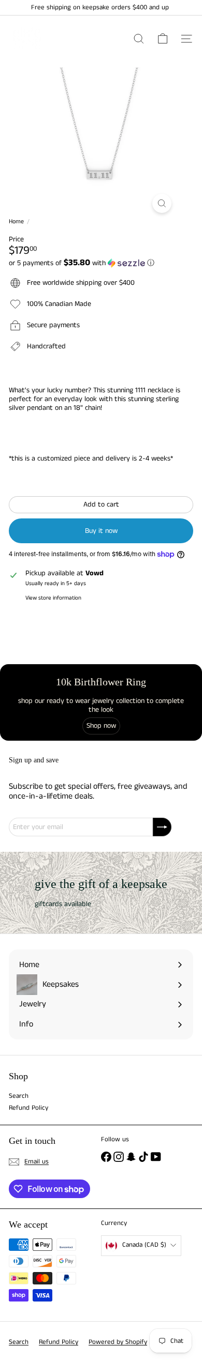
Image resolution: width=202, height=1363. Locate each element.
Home (16, 221)
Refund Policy (28, 1108)
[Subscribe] (162, 827)
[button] (101, 263)
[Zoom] (161, 203)
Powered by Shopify (118, 1342)
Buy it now (101, 531)
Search (18, 1096)
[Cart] (163, 39)
